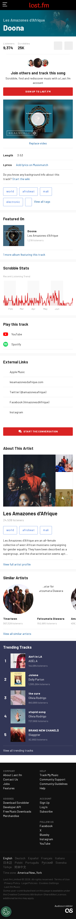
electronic (13, 202)
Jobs (6, 783)
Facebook (46, 826)
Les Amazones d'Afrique (42, 235)
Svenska (61, 862)
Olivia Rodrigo (37, 698)
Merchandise (11, 816)
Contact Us (10, 779)
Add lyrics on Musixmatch (32, 165)
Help (42, 788)
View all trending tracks (18, 750)
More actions (68, 45)
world (10, 191)
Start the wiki (21, 179)
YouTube (16, 334)
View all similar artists (17, 633)
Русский (47, 862)
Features (9, 788)
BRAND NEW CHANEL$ (43, 730)
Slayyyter (34, 734)
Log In (44, 807)
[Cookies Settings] (6, 911)
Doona (32, 231)
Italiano (60, 858)
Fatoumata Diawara (50, 618)
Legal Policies (30, 882)
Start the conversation (40, 431)
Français (46, 858)
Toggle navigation (5, 5)
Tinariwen (10, 618)
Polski (19, 862)
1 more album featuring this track (24, 254)
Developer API (12, 807)
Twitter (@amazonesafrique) (28, 392)
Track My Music (49, 775)
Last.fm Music (12, 886)
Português (32, 862)
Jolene (33, 675)
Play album (38, 119)
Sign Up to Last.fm (38, 91)
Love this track (58, 45)
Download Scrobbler (16, 802)
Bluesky (44, 834)
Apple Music (17, 372)
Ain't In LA (35, 656)
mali (46, 191)
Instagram (16, 412)
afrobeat (28, 191)
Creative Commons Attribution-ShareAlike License (36, 894)
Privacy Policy (12, 882)
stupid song (37, 712)
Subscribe (46, 811)
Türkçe (7, 867)
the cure (34, 693)
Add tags (28, 202)
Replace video (38, 143)
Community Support (52, 779)
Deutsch (20, 858)
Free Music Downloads (17, 811)
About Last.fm (12, 775)
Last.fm (39, 5)
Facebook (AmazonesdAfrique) (29, 402)
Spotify (16, 344)
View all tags (42, 201)
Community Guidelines (54, 783)
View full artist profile (17, 564)
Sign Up (45, 802)
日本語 (7, 862)
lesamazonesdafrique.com (26, 382)
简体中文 (20, 867)
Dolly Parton (36, 679)
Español (33, 858)
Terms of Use (62, 879)
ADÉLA (33, 661)
